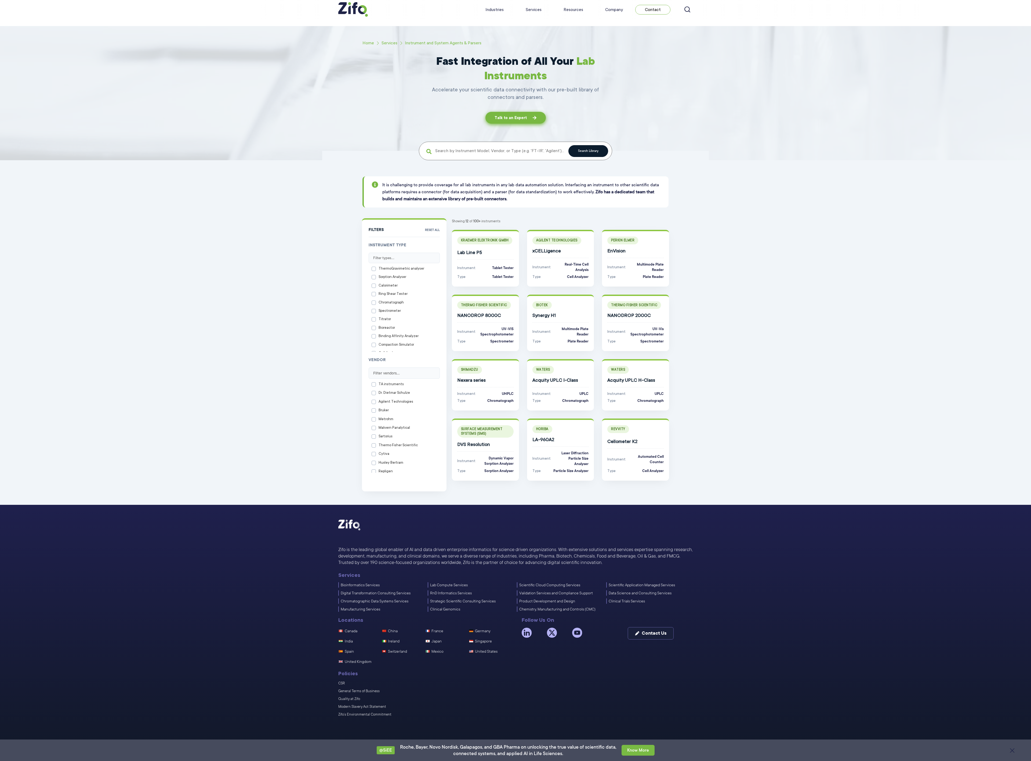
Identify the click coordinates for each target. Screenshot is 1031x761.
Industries (494, 9)
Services (534, 9)
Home (368, 43)
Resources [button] (573, 9)
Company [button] (614, 9)
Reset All (432, 230)
